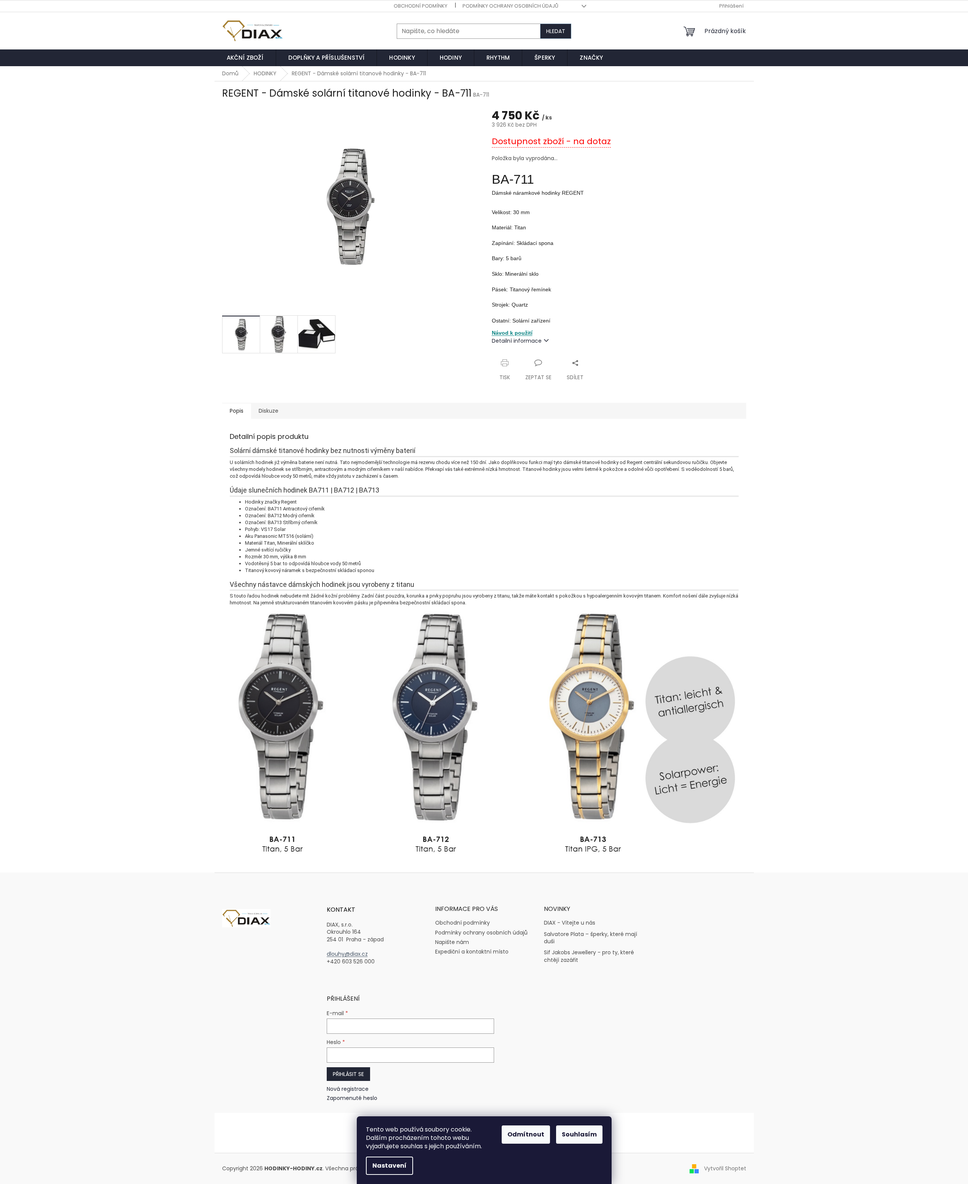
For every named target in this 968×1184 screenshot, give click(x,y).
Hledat (555, 31)
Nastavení (389, 1165)
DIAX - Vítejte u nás (569, 923)
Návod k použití (512, 333)
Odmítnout (525, 1134)
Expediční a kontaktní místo (472, 951)
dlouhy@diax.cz (347, 954)
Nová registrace (348, 1089)
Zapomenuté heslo (352, 1098)
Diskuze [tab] (268, 411)
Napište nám (452, 942)
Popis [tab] (236, 411)
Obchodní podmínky (420, 6)
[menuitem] (245, 57)
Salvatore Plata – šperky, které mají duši (590, 938)
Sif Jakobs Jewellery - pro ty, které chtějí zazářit (589, 956)
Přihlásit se (348, 1074)
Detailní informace (517, 341)
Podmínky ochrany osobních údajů (510, 6)
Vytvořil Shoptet (725, 1168)
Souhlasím (579, 1134)
